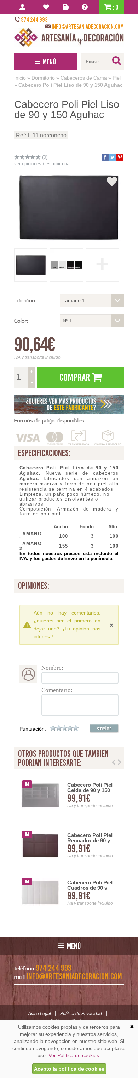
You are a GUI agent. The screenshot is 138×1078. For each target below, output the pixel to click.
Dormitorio (43, 78)
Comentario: (57, 690)
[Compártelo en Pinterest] (119, 157)
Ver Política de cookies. (74, 1055)
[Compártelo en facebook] (104, 157)
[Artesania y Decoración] (69, 37)
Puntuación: (32, 729)
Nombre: (52, 667)
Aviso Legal (39, 1013)
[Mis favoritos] (47, 7)
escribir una (57, 163)
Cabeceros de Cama (84, 78)
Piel (117, 78)
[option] (69, 845)
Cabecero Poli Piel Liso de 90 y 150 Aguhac (70, 85)
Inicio (20, 78)
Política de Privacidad (81, 1013)
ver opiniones (27, 163)
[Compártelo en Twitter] (112, 157)
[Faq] (86, 7)
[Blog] (66, 7)
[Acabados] (69, 404)
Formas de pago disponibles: (49, 420)
